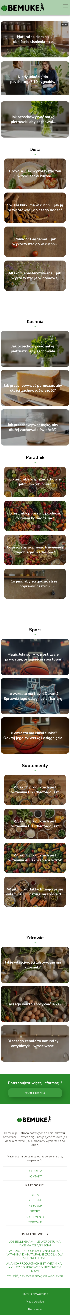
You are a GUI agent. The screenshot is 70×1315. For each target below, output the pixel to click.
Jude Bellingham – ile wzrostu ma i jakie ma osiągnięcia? (35, 1243)
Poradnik (35, 457)
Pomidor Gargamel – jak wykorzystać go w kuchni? (34, 242)
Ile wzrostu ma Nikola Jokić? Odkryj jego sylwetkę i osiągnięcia (32, 735)
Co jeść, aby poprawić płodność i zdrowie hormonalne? (35, 516)
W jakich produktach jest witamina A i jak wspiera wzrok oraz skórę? (35, 858)
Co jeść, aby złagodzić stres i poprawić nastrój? (35, 584)
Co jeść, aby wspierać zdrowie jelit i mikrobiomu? (35, 482)
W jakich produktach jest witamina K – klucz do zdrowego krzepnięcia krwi (35, 1267)
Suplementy (35, 766)
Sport (35, 630)
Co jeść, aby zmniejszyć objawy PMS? (35, 1276)
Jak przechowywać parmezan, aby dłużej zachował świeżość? (33, 388)
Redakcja (35, 1171)
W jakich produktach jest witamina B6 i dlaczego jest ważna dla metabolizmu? (35, 790)
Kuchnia (35, 322)
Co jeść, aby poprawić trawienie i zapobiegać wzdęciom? (35, 550)
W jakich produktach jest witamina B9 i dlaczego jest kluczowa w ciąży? (35, 824)
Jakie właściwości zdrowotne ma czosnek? (33, 965)
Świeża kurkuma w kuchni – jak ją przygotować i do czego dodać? (35, 208)
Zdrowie (35, 938)
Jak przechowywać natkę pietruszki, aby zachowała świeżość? (33, 119)
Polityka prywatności (35, 1294)
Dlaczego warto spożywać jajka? (32, 1004)
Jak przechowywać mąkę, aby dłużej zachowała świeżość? (33, 427)
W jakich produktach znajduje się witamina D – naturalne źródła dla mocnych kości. (35, 892)
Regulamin (35, 1309)
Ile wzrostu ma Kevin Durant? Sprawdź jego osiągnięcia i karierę (33, 696)
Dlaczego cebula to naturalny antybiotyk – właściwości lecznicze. (33, 1043)
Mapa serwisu (35, 1302)
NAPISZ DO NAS (35, 1093)
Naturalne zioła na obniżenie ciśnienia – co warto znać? (33, 39)
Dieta (35, 149)
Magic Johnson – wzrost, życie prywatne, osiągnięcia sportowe (33, 657)
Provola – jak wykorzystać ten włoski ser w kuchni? (35, 174)
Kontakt (35, 1176)
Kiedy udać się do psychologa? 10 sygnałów (32, 79)
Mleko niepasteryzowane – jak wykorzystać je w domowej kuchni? (35, 276)
